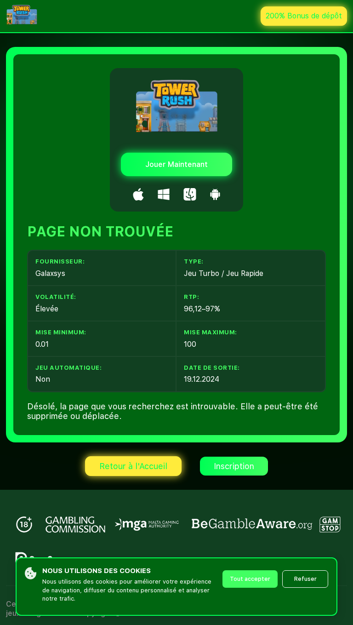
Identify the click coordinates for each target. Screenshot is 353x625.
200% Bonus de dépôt (304, 15)
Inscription (234, 466)
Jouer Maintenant (176, 164)
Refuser (305, 579)
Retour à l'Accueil (133, 466)
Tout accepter (250, 579)
